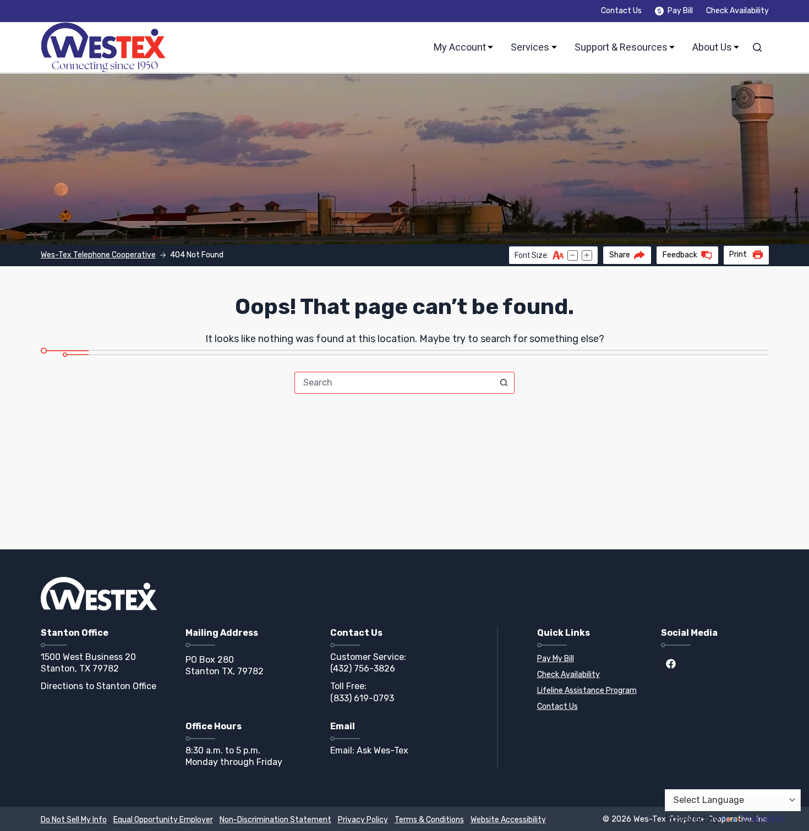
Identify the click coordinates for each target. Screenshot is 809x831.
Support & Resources (621, 47)
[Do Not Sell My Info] (74, 820)
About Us (712, 47)
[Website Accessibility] (508, 820)
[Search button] (503, 382)
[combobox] (394, 383)
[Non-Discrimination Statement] (275, 820)
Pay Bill (680, 10)
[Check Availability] (591, 675)
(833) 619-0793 (362, 698)
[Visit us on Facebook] (671, 664)
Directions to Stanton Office (98, 686)
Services (530, 47)
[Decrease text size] (572, 255)
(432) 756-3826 (362, 668)
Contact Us (621, 10)
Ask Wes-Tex (382, 750)
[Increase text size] (587, 255)
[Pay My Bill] (591, 659)
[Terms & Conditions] (429, 820)
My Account (460, 47)
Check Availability (737, 10)
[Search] (757, 47)
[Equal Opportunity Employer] (163, 820)
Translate (763, 819)
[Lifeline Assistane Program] (591, 691)
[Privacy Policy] (363, 820)
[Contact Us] (591, 707)
